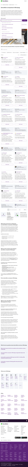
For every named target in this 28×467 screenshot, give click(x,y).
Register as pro (10, 427)
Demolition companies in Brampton (23, 409)
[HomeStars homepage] (5, 1)
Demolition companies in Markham (9, 405)
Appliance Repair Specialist (20, 457)
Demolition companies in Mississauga (9, 413)
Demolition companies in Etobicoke (9, 409)
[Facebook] (1, 437)
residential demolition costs (11, 273)
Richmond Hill (11, 447)
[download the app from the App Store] (18, 438)
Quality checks (3, 431)
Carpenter (11, 452)
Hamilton (6, 446)
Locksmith (20, 452)
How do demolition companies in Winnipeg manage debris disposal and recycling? (13, 353)
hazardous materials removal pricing (6, 274)
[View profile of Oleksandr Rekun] (7, 103)
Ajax (23, 447)
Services (22, 428)
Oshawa (20, 446)
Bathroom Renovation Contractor (24, 457)
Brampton (11, 446)
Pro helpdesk (9, 431)
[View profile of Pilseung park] (7, 161)
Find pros (24, 20)
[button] (23, 55)
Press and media (16, 428)
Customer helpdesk (3, 432)
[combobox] (11, 29)
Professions (22, 427)
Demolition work (4, 35)
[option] (11, 24)
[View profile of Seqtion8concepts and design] (20, 103)
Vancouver (2, 446)
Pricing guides (23, 432)
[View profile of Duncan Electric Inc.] (20, 141)
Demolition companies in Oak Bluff (3, 396)
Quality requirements (10, 428)
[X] (4, 437)
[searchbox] (11, 20)
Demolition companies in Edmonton (16, 409)
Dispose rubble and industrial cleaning (7, 27)
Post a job (2, 427)
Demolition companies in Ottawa (17, 404)
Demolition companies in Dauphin (3, 405)
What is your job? (3, 18)
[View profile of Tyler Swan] (20, 84)
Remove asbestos (4, 29)
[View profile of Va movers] (7, 180)
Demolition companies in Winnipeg (16, 396)
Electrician (6, 452)
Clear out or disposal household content (7, 24)
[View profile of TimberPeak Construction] (7, 122)
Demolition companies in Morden (24, 400)
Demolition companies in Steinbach (16, 400)
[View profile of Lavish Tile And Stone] (7, 199)
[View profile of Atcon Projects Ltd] (20, 161)
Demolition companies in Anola (10, 400)
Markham (24, 446)
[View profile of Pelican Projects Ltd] (20, 180)
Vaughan (6, 447)
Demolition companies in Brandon (23, 396)
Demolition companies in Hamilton (3, 409)
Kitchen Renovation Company (20, 459)
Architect (15, 452)
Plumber (2, 452)
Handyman (24, 452)
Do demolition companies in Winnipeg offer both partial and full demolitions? (11, 362)
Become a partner (16, 431)
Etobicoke (2, 447)
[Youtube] (3, 437)
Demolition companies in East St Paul (4, 400)
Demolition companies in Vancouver (23, 405)
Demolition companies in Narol (10, 396)
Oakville (20, 447)
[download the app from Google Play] (24, 438)
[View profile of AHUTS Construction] (20, 122)
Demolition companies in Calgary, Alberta (16, 413)
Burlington (15, 447)
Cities (22, 431)
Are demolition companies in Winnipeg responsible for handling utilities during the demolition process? (13, 358)
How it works (3, 428)
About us (15, 427)
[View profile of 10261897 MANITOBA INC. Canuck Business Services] (7, 141)
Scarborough (15, 446)
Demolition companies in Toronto (4, 413)
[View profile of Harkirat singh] (20, 199)
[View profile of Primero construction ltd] (20, 65)
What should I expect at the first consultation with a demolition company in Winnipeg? (13, 349)
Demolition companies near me (23, 413)
